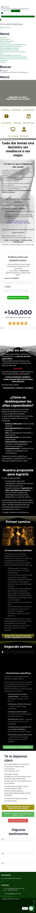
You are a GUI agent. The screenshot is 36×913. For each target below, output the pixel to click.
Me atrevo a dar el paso (18, 298)
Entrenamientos (5, 43)
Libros (2, 53)
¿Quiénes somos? (5, 39)
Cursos (2, 27)
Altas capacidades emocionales (9, 50)
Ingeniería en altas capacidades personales (13, 44)
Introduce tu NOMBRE (11, 278)
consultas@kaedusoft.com (13, 893)
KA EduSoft (3, 37)
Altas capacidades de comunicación (11, 46)
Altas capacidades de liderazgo (9, 48)
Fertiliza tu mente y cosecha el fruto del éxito (14, 58)
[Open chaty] (31, 908)
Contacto (3, 62)
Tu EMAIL (7, 287)
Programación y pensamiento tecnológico (13, 51)
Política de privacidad (6, 41)
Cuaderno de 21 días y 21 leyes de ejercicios (13, 57)
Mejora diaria (4, 60)
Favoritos (7, 27)
